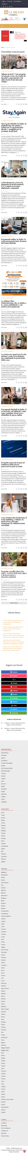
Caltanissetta (5, 911)
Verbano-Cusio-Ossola (7, 1099)
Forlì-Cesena (4, 950)
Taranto (3, 1076)
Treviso (3, 1089)
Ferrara (3, 944)
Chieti (2, 924)
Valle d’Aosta (4, 753)
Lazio (2, 781)
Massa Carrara (5, 988)
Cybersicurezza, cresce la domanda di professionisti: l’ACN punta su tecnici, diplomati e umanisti (12, 185)
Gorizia (3, 955)
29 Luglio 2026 (5, 246)
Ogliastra (3, 1006)
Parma (3, 1017)
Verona (3, 1104)
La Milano (4, 1)
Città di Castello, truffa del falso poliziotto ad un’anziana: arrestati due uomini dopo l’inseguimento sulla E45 (13, 635)
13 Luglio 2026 (5, 469)
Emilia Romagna (5, 771)
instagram (15, 675)
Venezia (3, 825)
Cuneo (3, 937)
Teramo (3, 1079)
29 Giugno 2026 (5, 580)
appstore (15, 709)
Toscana (3, 773)
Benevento (4, 895)
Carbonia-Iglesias (6, 916)
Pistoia (3, 1035)
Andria (3, 877)
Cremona (3, 932)
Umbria (3, 778)
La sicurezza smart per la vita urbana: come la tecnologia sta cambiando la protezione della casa (13, 357)
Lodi (2, 978)
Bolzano (3, 903)
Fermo (3, 942)
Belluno (3, 893)
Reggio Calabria (5, 1048)
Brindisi (3, 908)
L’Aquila (3, 843)
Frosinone (4, 952)
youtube (15, 687)
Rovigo (3, 1058)
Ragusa (3, 1042)
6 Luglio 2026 (5, 528)
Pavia (2, 1019)
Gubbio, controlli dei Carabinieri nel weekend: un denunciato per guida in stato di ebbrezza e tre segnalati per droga (21, 36)
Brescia (3, 906)
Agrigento (4, 872)
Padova (3, 1014)
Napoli (3, 849)
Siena (2, 1068)
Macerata (3, 983)
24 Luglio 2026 (5, 362)
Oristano (3, 1012)
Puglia (3, 791)
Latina (3, 968)
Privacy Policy (5, 1136)
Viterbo (3, 1112)
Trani (2, 1084)
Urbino (3, 1094)
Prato (2, 1040)
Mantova (3, 986)
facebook (15, 672)
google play (15, 713)
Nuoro (3, 1004)
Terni (2, 1081)
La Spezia (3, 965)
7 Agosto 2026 (5, 84)
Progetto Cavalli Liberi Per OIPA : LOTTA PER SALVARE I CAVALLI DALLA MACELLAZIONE (14, 574)
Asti (2, 885)
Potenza (3, 854)
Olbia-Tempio (5, 1009)
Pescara (3, 1027)
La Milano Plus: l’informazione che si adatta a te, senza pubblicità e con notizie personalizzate (13, 304)
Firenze (3, 833)
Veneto (3, 766)
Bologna (3, 830)
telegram (15, 701)
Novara (3, 1001)
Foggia (3, 947)
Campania (4, 789)
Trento (3, 823)
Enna (2, 939)
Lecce (2, 970)
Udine (3, 1092)
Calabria (3, 797)
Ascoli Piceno (4, 882)
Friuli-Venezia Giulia (6, 768)
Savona (3, 1066)
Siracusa (3, 1071)
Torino (3, 815)
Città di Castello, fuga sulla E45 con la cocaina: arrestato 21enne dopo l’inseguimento (13, 622)
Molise (3, 786)
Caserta (3, 919)
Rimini (3, 1055)
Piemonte (4, 755)
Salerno (3, 1061)
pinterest (15, 690)
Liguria (3, 758)
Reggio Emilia (5, 1050)
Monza (3, 996)
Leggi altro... (4, 104)
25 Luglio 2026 (5, 309)
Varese (3, 1097)
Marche (3, 776)
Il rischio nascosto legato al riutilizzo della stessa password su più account (12, 464)
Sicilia (3, 799)
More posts (14, 603)
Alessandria (4, 875)
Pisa (2, 1032)
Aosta (2, 812)
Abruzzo (3, 784)
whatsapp (15, 698)
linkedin (15, 694)
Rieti (2, 1053)
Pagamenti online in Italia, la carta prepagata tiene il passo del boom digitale (13, 241)
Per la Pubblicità (17, 1)
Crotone (3, 934)
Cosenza (3, 929)
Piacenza (3, 1030)
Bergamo (3, 898)
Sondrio (3, 1073)
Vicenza (3, 1110)
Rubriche (3, 1133)
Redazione (9, 1)
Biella (2, 901)
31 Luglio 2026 (5, 191)
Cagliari (3, 861)
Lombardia (4, 760)
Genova (3, 818)
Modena (3, 993)
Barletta (3, 890)
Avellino (3, 888)
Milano (3, 820)
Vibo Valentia (4, 1107)
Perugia (3, 838)
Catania (3, 921)
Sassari (3, 1063)
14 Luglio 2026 (5, 418)
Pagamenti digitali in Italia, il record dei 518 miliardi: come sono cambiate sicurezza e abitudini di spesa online (13, 412)
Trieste (3, 828)
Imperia (3, 960)
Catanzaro (4, 856)
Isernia (3, 962)
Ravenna (3, 1045)
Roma (2, 841)
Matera (3, 991)
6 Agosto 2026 (5, 134)
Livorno (3, 975)
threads (15, 683)
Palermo (3, 859)
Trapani (3, 1086)
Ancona (3, 836)
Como (2, 926)
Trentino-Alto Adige (6, 763)
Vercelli (3, 1102)
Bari (2, 851)
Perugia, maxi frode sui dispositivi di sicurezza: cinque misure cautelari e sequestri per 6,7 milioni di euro (13, 648)
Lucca (2, 981)
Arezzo (3, 880)
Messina (3, 999)
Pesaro (3, 1024)
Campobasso (4, 846)
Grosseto (3, 957)
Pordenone (4, 1037)
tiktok (15, 705)
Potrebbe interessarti (7, 71)
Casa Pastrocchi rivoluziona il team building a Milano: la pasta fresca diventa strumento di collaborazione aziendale (14, 521)
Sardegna (4, 802)
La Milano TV (4, 4)
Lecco (2, 973)
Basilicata (4, 794)
